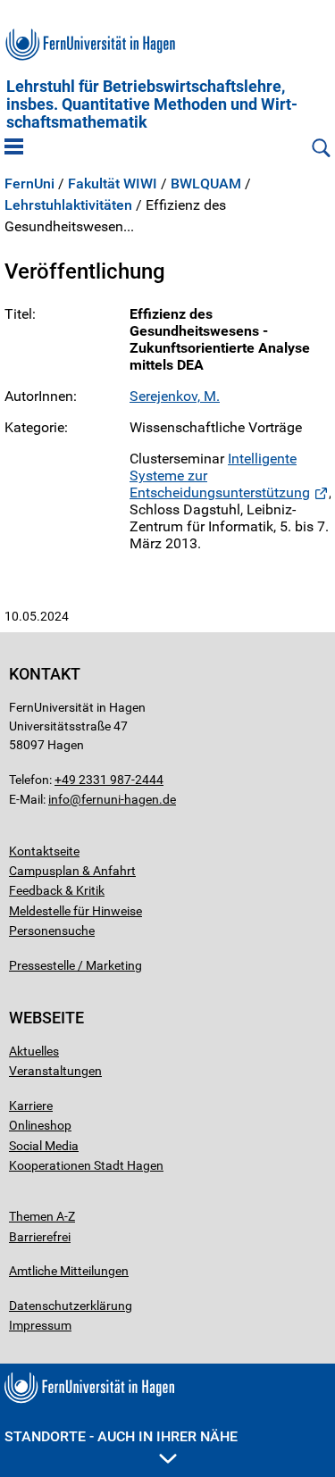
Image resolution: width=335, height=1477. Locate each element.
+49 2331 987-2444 (108, 779)
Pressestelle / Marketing (75, 965)
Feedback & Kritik (57, 890)
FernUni (29, 184)
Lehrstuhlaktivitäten (68, 205)
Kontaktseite (44, 851)
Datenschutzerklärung (70, 1305)
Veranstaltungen (55, 1071)
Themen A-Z (42, 1216)
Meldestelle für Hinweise (75, 911)
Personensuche (52, 930)
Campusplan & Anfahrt (72, 871)
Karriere (31, 1105)
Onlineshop (40, 1125)
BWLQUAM (206, 184)
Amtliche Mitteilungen (69, 1271)
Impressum (40, 1325)
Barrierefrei (40, 1237)
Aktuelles (34, 1051)
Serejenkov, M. (175, 396)
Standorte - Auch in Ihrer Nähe (121, 1436)
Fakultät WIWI (112, 184)
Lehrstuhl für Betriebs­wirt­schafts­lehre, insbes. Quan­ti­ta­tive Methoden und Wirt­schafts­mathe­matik (151, 104)
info (59, 799)
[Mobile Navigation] (13, 148)
